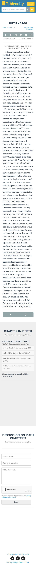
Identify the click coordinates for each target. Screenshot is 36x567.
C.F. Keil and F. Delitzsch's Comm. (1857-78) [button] (17, 367)
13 (25, 208)
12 (27, 198)
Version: (9, 38)
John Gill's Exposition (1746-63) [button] (16, 353)
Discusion (29, 29)
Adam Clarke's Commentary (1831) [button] (17, 348)
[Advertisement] (18, 17)
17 (26, 281)
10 (29, 167)
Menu (31, 4)
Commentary (28, 27)
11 (23, 186)
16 (20, 268)
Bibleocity (14, 3)
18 (11, 294)
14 (16, 237)
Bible (4, 27)
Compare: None (26, 38)
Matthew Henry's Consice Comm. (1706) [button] (17, 359)
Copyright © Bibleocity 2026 (18, 554)
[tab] (18, 348)
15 (22, 252)
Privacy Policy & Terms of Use (18, 562)
